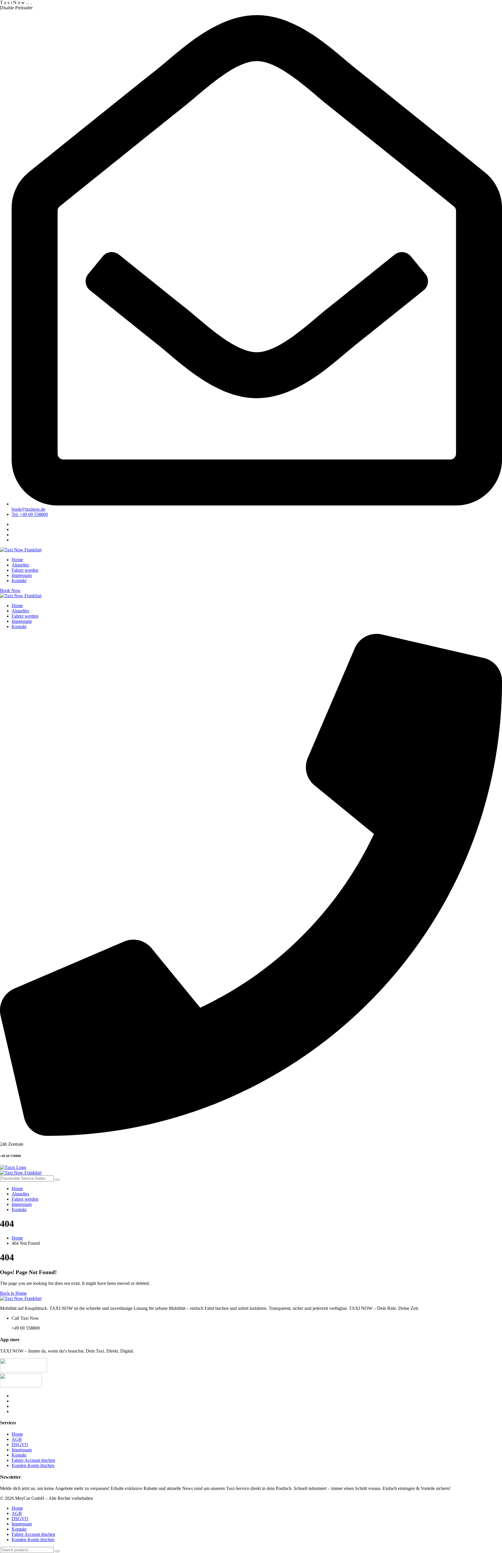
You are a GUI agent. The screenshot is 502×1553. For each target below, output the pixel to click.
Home (17, 1434)
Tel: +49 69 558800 (30, 514)
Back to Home (13, 1293)
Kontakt (19, 1454)
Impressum (22, 1449)
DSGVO (20, 1444)
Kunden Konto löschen (33, 1465)
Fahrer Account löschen (33, 1460)
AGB (17, 1439)
